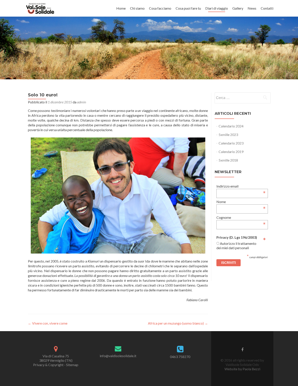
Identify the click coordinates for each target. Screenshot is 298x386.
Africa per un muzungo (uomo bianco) (178, 323)
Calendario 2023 (231, 143)
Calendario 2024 (231, 126)
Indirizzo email (241, 186)
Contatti (267, 8)
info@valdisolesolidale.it (118, 356)
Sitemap (72, 365)
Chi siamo (137, 8)
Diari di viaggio (216, 8)
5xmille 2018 (228, 160)
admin (81, 102)
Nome (241, 202)
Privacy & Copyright (48, 365)
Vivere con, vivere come (47, 323)
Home (121, 8)
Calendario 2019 (231, 152)
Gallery (237, 8)
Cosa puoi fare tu (188, 8)
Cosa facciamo (160, 8)
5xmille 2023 (228, 134)
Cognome (241, 217)
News (252, 8)
